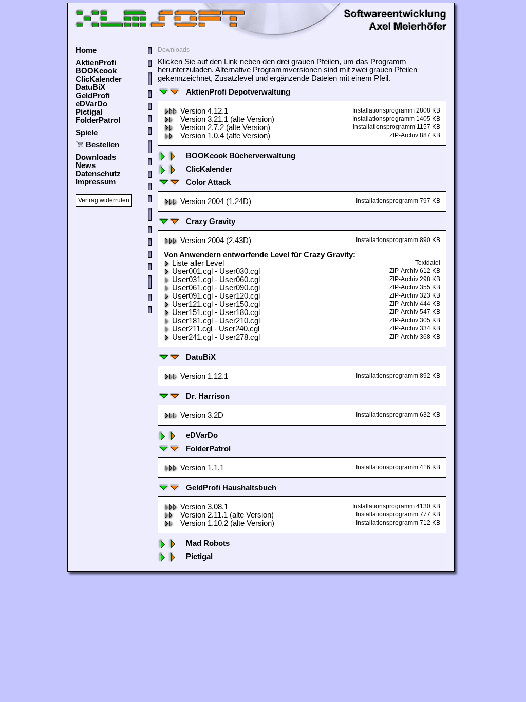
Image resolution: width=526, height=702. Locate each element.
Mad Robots (208, 543)
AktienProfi (96, 63)
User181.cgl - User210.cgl (216, 321)
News (86, 165)
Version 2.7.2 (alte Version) (225, 127)
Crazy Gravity (210, 221)
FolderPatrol (98, 120)
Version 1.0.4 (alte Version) (225, 136)
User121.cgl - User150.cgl (216, 304)
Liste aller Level (198, 263)
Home (86, 50)
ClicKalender (99, 79)
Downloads (96, 157)
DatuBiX (90, 87)
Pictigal (89, 112)
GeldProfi (93, 95)
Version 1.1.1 (202, 468)
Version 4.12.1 (204, 111)
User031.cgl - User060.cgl (216, 279)
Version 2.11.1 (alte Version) (227, 515)
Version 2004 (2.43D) (215, 240)
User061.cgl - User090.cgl (216, 288)
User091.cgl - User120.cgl (216, 296)
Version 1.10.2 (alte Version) (227, 523)
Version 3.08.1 (204, 507)
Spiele (87, 132)
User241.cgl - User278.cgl (216, 337)
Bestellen (102, 145)
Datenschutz (98, 174)
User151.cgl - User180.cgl (216, 312)
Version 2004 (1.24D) (215, 201)
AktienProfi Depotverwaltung (238, 92)
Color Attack (208, 182)
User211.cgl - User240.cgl (215, 329)
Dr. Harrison (208, 396)
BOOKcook (96, 71)
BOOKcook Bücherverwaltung (240, 156)
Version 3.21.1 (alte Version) (227, 119)
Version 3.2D (201, 415)
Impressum (96, 182)
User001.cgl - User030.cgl (216, 271)
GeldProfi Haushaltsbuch (231, 488)
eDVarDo (91, 104)
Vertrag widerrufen (103, 200)
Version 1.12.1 (204, 376)
